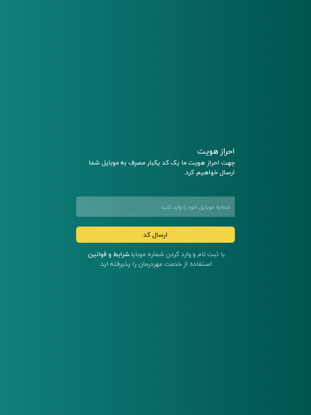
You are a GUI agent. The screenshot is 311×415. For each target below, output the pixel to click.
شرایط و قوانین (109, 254)
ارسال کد (155, 234)
